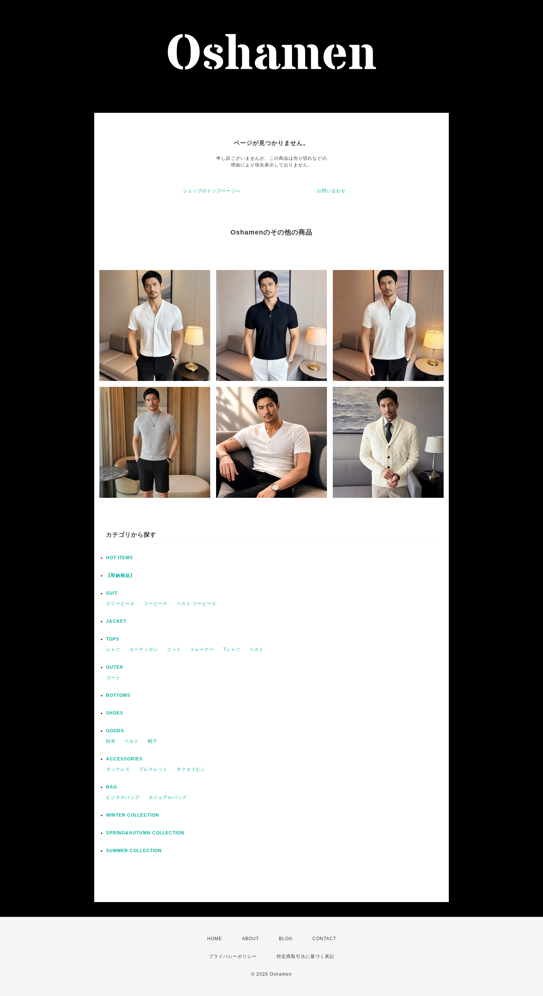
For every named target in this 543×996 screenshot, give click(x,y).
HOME (214, 938)
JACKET (116, 621)
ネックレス (118, 769)
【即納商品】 (120, 575)
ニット (174, 649)
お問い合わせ (331, 190)
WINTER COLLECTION (132, 815)
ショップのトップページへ (211, 190)
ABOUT (250, 938)
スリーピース (120, 603)
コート (113, 677)
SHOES (114, 713)
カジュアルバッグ (167, 797)
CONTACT (324, 938)
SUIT (111, 593)
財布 (111, 741)
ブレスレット (153, 769)
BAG (111, 787)
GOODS (115, 730)
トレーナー (202, 649)
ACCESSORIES (124, 759)
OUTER (114, 667)
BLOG (286, 938)
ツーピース (156, 603)
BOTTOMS (118, 695)
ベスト (256, 649)
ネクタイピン (191, 769)
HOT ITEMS (119, 557)
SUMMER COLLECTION (134, 850)
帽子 (152, 741)
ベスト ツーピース (196, 603)
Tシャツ (231, 649)
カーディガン (143, 649)
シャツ (113, 649)
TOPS (112, 639)
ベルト (131, 741)
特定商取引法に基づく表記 (305, 956)
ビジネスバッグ (123, 797)
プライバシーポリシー (233, 956)
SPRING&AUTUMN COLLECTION (145, 832)
